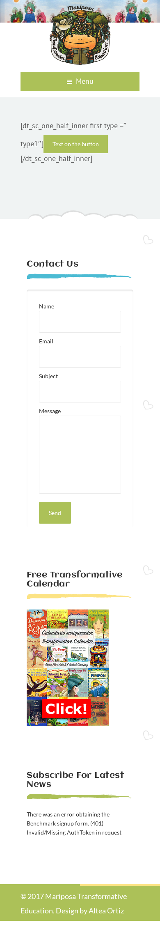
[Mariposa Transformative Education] (80, 62)
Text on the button (76, 143)
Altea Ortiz (106, 910)
